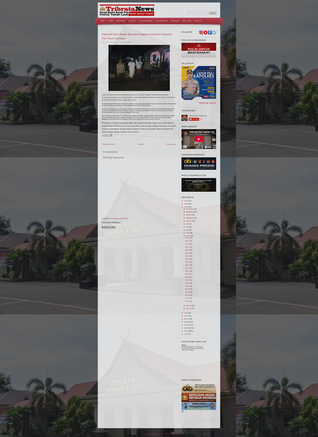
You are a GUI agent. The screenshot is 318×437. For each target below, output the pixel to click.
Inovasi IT (132, 20)
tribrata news (153, 434)
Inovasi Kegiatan (145, 20)
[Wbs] (198, 191)
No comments (126, 42)
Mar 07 (187, 283)
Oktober (189, 215)
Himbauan (175, 20)
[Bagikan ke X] (108, 135)
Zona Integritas (161, 20)
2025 (186, 204)
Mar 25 (187, 247)
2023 (186, 313)
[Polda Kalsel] (198, 402)
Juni (187, 227)
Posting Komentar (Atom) (119, 218)
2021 (186, 319)
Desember (189, 209)
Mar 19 (187, 259)
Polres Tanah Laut (172, 434)
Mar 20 (187, 256)
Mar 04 (187, 292)
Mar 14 (187, 268)
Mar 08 (187, 280)
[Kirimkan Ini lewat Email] (103, 135)
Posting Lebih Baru (108, 144)
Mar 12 (187, 274)
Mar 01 (187, 301)
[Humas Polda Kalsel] (198, 409)
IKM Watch (187, 20)
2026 (186, 201)
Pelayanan (121, 20)
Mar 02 (187, 298)
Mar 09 (187, 277)
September (190, 218)
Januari (188, 308)
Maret (188, 236)
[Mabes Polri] (198, 392)
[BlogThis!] (105, 135)
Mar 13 (187, 271)
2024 (186, 207)
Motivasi (198, 20)
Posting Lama (171, 144)
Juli (187, 224)
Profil (111, 20)
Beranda (141, 144)
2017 (185, 331)
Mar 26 (187, 244)
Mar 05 (187, 289)
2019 (186, 325)
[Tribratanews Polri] (198, 419)
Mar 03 (187, 295)
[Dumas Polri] (198, 57)
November (189, 212)
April (187, 233)
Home (102, 20)
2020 (186, 322)
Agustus (189, 221)
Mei (187, 230)
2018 (186, 328)
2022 (186, 316)
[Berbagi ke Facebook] (111, 135)
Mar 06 (187, 286)
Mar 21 (187, 253)
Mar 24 (187, 250)
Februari (189, 305)
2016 (186, 334)
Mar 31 (187, 238)
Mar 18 (187, 262)
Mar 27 (187, 241)
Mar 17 (187, 265)
